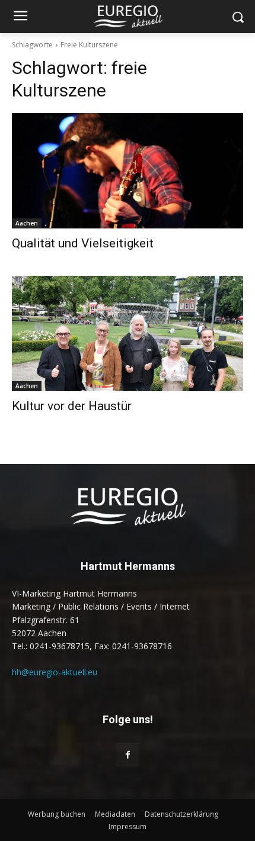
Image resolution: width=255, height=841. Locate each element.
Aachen (26, 223)
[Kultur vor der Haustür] (127, 333)
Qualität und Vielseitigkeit (83, 243)
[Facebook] (127, 754)
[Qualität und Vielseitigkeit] (127, 170)
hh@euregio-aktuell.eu (54, 672)
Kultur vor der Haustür (72, 406)
